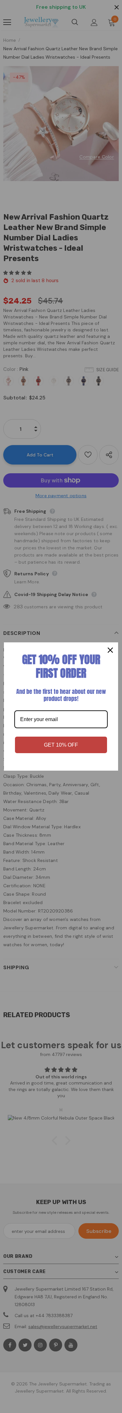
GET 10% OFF (61, 745)
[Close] (110, 650)
